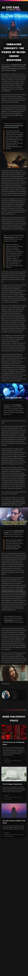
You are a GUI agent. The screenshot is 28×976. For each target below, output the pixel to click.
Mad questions (9, 620)
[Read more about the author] (5, 695)
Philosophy (15, 694)
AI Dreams (10, 7)
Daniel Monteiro (23, 35)
